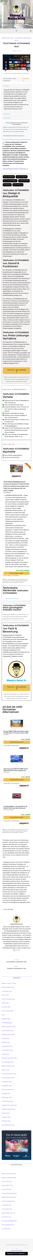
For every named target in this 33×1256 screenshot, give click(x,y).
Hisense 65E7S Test (7, 1185)
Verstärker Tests (6, 1117)
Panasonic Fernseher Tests (9, 1058)
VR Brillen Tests (6, 1121)
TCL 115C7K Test (6, 1189)
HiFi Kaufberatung (7, 1022)
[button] (16, 598)
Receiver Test (5, 1070)
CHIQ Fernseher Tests (8, 987)
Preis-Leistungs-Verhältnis (10, 180)
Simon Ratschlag (8, 909)
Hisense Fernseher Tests (9, 1026)
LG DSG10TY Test (7, 1209)
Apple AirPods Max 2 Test (9, 1197)
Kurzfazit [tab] (6, 86)
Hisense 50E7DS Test (8, 1225)
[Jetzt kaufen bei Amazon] (16, 472)
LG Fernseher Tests (7, 1050)
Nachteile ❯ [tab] (7, 118)
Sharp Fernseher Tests (8, 1077)
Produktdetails (7, 184)
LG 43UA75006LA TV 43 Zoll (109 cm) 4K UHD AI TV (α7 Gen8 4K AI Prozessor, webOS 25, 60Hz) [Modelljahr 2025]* (15, 807)
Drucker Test (5, 995)
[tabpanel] (16, 100)
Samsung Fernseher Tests (9, 1073)
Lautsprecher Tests (7, 1046)
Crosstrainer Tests (7, 991)
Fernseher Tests (8, 38)
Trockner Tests (6, 1113)
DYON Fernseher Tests (8, 999)
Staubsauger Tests (7, 1097)
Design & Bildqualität (9, 176)
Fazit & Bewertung (17, 184)
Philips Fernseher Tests (8, 1066)
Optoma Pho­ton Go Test (8, 1213)
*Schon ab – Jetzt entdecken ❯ (16, 370)
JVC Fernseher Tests (7, 1030)
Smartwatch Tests (7, 1085)
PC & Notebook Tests (8, 1062)
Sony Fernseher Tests (8, 1089)
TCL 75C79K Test (6, 1181)
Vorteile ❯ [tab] (7, 114)
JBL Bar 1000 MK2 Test (8, 1201)
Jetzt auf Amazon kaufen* (16, 573)
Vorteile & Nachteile (24, 180)
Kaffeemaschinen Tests (8, 1034)
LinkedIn (17, 950)
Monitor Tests (5, 1054)
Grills (3, 1015)
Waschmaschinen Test (8, 1125)
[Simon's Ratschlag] (16, 12)
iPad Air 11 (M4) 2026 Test (9, 1177)
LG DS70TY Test (6, 1217)
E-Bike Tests (5, 1003)
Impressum (17, 1244)
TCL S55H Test (6, 1228)
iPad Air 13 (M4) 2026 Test (9, 1173)
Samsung (7, 772)
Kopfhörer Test (6, 1042)
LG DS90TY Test (6, 1205)
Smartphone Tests (7, 1081)
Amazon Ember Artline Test (9, 1193)
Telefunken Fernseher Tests (9, 1105)
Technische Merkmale (12, 598)
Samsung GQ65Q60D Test (9, 1221)
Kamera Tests (5, 1038)
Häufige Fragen (6, 1018)
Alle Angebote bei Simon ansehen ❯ (13, 135)
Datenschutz (23, 1244)
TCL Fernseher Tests (7, 1101)
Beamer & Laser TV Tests (9, 983)
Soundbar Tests (6, 1093)
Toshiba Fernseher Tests (8, 1109)
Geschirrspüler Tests (7, 1011)
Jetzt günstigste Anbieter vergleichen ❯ (15, 169)
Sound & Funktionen (22, 176)
